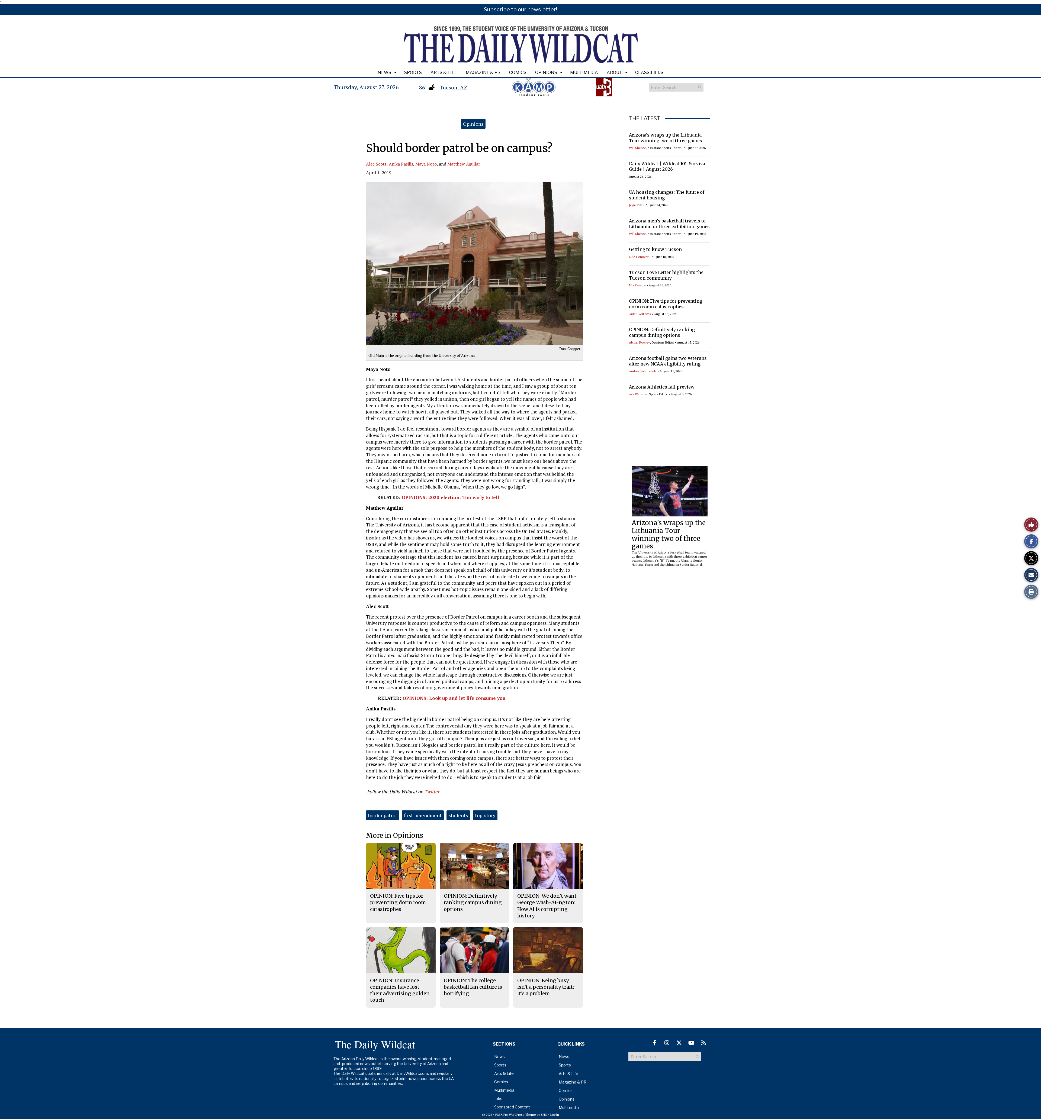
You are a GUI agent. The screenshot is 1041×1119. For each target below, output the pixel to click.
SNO (544, 1114)
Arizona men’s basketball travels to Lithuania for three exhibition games (669, 223)
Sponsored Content (512, 1107)
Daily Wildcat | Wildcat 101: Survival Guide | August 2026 (668, 166)
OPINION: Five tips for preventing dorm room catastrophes (665, 303)
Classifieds (649, 72)
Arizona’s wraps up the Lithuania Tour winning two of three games (665, 137)
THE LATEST (644, 118)
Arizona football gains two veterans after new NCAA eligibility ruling (668, 361)
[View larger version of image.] (474, 263)
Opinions (546, 72)
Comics (517, 72)
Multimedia (584, 72)
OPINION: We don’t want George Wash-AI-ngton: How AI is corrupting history (547, 906)
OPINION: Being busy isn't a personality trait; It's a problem (545, 987)
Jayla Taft (635, 205)
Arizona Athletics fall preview (662, 387)
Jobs (498, 1098)
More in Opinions (394, 835)
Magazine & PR (483, 72)
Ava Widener (638, 394)
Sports (413, 72)
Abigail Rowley (639, 342)
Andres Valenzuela (643, 371)
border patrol (382, 815)
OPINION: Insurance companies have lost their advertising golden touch (400, 990)
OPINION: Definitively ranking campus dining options (662, 332)
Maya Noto (426, 164)
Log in (554, 1114)
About (614, 72)
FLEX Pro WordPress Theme (515, 1114)
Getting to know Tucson (655, 249)
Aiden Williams (640, 314)
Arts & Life (443, 72)
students (458, 815)
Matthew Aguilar (463, 164)
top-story (485, 815)
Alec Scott (376, 164)
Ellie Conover (638, 257)
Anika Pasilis (401, 164)
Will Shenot (637, 148)
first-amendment (423, 815)
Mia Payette (637, 285)
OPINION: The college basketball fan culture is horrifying (473, 987)
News (384, 72)
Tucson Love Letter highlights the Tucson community (666, 275)
